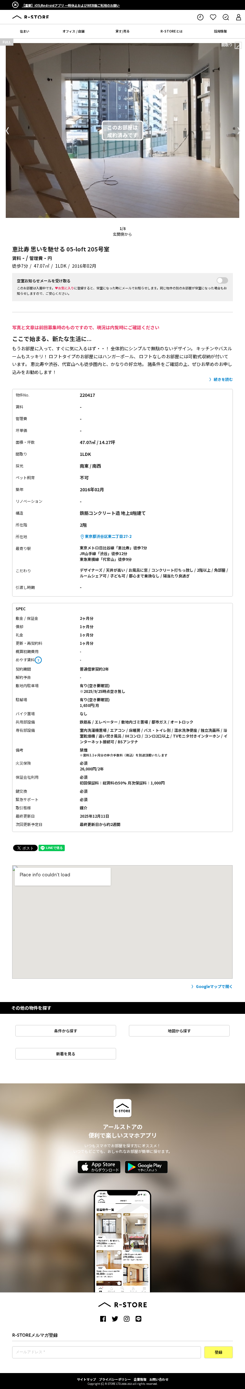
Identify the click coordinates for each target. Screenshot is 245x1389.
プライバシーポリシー (115, 1379)
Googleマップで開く (214, 986)
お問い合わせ (158, 1379)
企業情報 (140, 1379)
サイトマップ (86, 1379)
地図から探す (179, 1030)
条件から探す (65, 1030)
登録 (218, 1353)
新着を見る (65, 1053)
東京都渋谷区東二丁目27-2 (108, 536)
